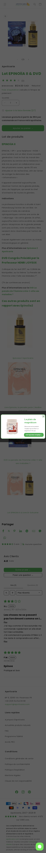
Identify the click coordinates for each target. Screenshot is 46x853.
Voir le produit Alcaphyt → (34, 435)
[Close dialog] (43, 416)
